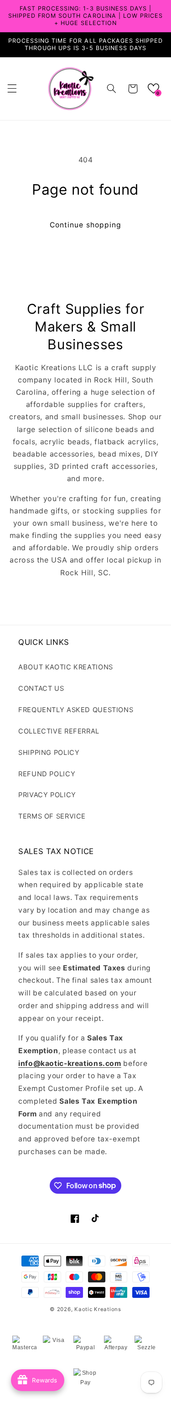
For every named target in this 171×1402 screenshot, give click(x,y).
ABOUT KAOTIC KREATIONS (65, 667)
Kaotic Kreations (97, 1309)
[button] (11, 88)
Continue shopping (85, 225)
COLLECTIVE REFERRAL (58, 731)
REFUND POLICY (46, 774)
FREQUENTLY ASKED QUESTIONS (75, 710)
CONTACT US (41, 688)
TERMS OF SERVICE (52, 816)
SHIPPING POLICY (48, 753)
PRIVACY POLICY (47, 795)
